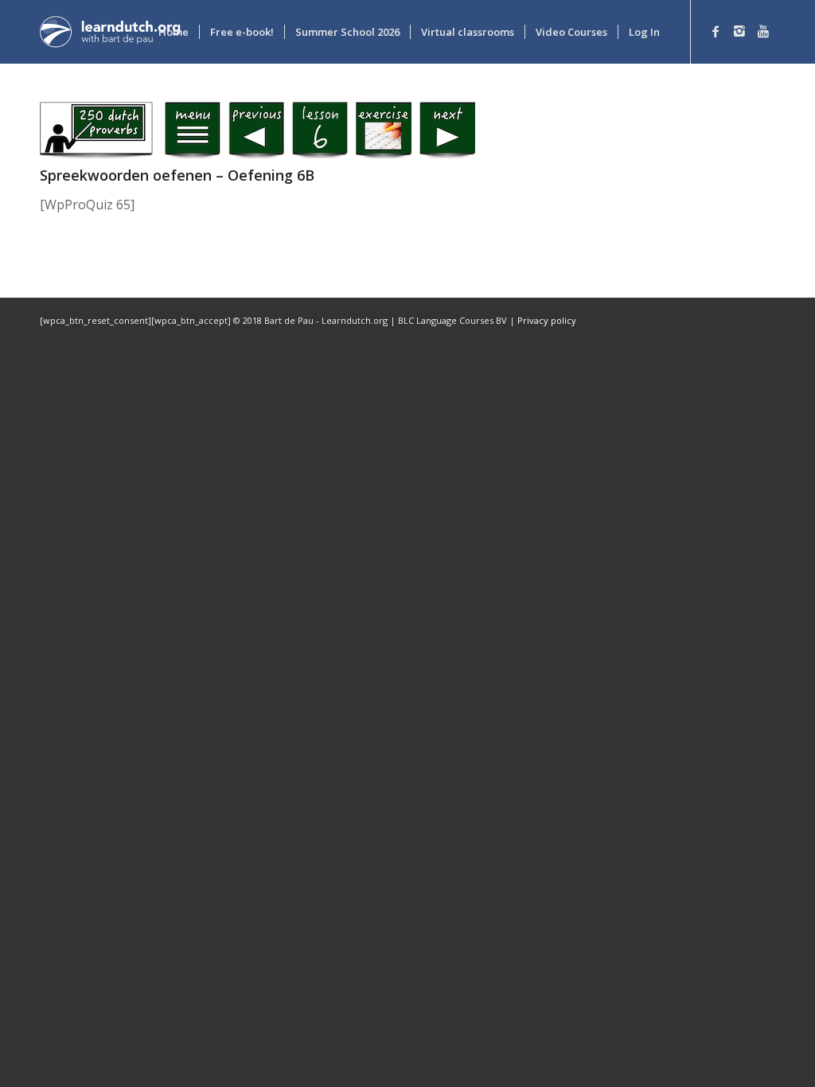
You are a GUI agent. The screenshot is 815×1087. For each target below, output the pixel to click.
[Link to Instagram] (739, 31)
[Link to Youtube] (763, 31)
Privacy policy (546, 320)
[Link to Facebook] (715, 31)
